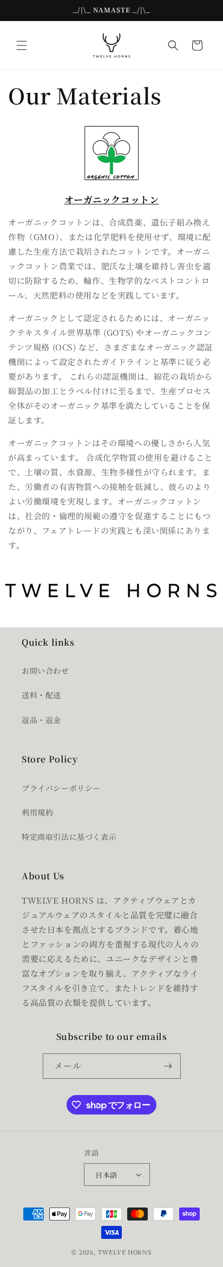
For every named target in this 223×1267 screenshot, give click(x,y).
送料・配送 (41, 694)
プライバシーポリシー (61, 787)
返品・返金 (41, 719)
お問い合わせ (45, 670)
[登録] (168, 1066)
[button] (22, 45)
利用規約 (37, 812)
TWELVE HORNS (124, 1252)
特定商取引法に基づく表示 (69, 836)
